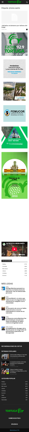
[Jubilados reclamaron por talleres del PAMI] (14, 17)
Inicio (2, 5)
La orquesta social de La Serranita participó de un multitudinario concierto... (18, 363)
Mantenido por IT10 (14, 430)
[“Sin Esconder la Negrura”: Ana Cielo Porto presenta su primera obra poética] (5, 356)
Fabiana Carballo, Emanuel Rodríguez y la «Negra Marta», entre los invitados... (18, 371)
